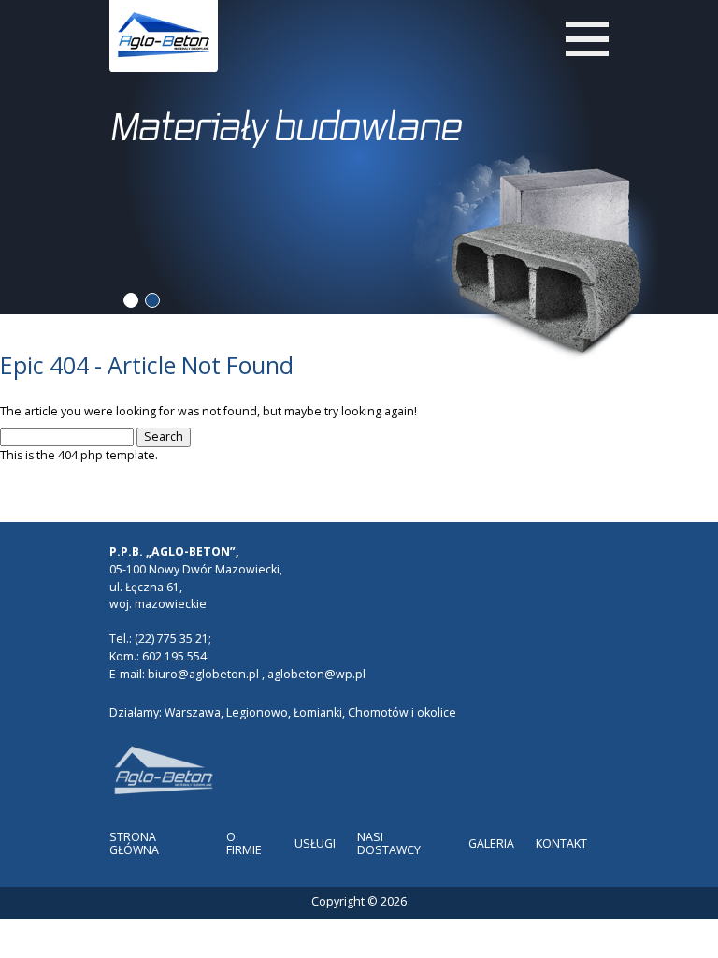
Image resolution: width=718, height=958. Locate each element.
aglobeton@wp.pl (316, 674)
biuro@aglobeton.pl (203, 674)
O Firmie (244, 843)
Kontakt (561, 843)
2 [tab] (152, 300)
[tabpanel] (359, 145)
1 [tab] (130, 300)
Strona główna (134, 843)
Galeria (491, 843)
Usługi (315, 843)
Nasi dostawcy (389, 843)
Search (163, 436)
